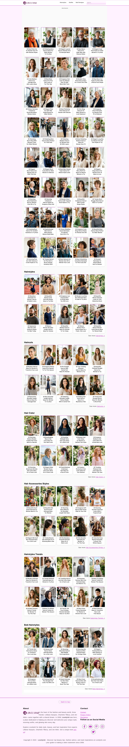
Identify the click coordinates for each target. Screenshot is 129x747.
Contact (83, 712)
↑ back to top (65, 702)
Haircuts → (101, 406)
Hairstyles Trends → (97, 618)
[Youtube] (90, 726)
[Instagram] (102, 726)
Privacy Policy (85, 715)
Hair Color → (100, 477)
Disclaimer (84, 717)
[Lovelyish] (30, 3)
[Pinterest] (96, 726)
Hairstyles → (100, 336)
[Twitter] (93, 732)
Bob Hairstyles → (98, 689)
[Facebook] (84, 726)
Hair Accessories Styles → (95, 547)
